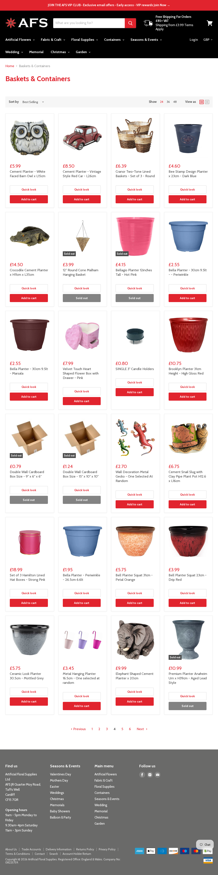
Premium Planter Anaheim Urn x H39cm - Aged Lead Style (188, 678)
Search (53, 853)
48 (175, 102)
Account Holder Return (77, 853)
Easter (54, 787)
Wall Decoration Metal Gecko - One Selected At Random (134, 476)
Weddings (57, 793)
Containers (113, 40)
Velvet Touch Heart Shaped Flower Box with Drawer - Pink (81, 373)
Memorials (57, 805)
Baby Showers (60, 811)
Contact (40, 853)
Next (141, 729)
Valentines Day (60, 774)
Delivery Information (59, 849)
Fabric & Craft (51, 40)
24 (161, 102)
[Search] (130, 23)
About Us (11, 849)
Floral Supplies (83, 40)
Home (9, 66)
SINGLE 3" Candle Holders (135, 369)
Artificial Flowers (18, 40)
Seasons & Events (145, 40)
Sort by (14, 102)
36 (168, 102)
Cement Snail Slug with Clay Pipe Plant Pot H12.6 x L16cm (187, 476)
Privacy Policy (107, 849)
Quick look (29, 189)
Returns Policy (85, 849)
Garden (82, 52)
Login (194, 40)
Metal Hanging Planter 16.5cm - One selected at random (81, 678)
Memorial (36, 52)
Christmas (59, 52)
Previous (79, 729)
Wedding (12, 52)
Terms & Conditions (17, 853)
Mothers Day (59, 780)
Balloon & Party (60, 817)
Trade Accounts (31, 849)
